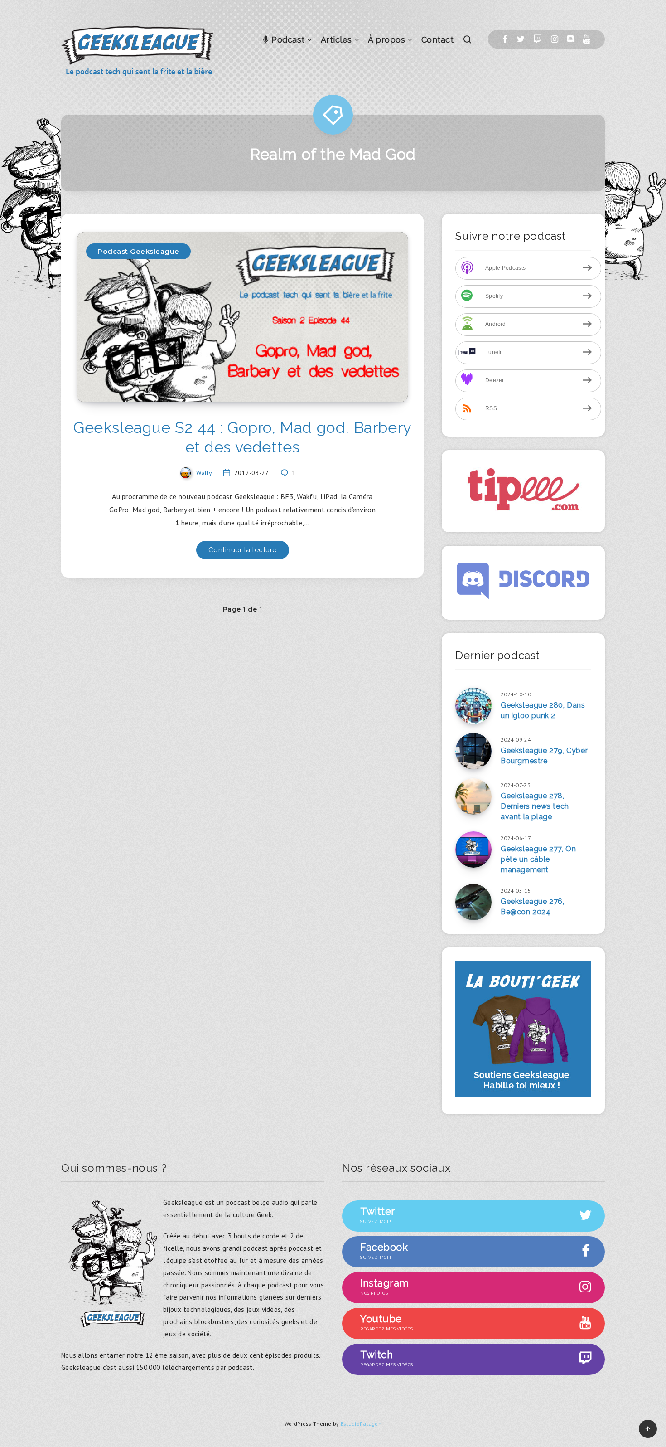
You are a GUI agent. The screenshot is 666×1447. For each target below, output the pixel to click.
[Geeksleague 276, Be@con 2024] (473, 902)
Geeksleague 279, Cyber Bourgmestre (544, 755)
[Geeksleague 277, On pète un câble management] (473, 849)
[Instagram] (554, 39)
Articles (336, 39)
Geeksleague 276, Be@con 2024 (533, 906)
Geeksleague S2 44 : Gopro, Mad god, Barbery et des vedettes (242, 437)
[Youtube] (586, 39)
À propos (386, 39)
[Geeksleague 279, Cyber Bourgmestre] (473, 751)
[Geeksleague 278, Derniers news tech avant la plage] (473, 796)
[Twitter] (520, 39)
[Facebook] (504, 39)
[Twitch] (537, 39)
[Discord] (570, 39)
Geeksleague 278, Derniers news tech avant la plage (535, 806)
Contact (437, 39)
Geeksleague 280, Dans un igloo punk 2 (543, 710)
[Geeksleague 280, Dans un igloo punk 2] (473, 706)
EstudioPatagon (361, 1423)
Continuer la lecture (242, 550)
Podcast (287, 39)
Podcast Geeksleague (138, 251)
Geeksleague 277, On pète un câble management (538, 859)
